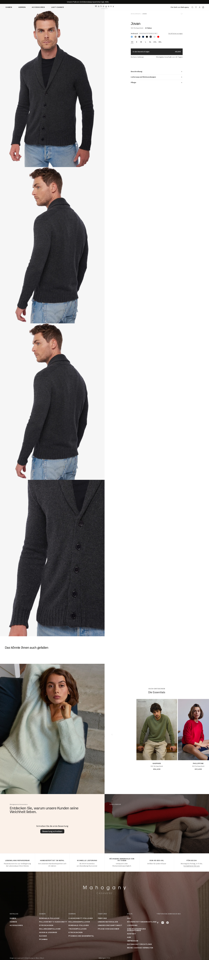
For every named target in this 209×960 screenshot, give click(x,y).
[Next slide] (201, 734)
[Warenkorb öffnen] (203, 7)
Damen (9, 7)
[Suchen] (192, 7)
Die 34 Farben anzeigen (175, 33)
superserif (20, 958)
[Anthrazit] (151, 37)
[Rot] (158, 37)
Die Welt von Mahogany (180, 7)
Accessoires (38, 7)
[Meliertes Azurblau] (132, 37)
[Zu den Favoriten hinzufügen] (182, 14)
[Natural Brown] (136, 37)
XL (150, 42)
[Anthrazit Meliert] (139, 37)
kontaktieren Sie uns (192, 866)
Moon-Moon (40, 958)
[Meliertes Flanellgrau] (154, 37)
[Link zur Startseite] (104, 7)
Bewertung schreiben (52, 831)
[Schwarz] (147, 37)
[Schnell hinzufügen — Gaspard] (173, 756)
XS (132, 42)
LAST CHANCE (57, 7)
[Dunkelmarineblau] (143, 37)
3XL (160, 42)
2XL (155, 42)
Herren (22, 7)
